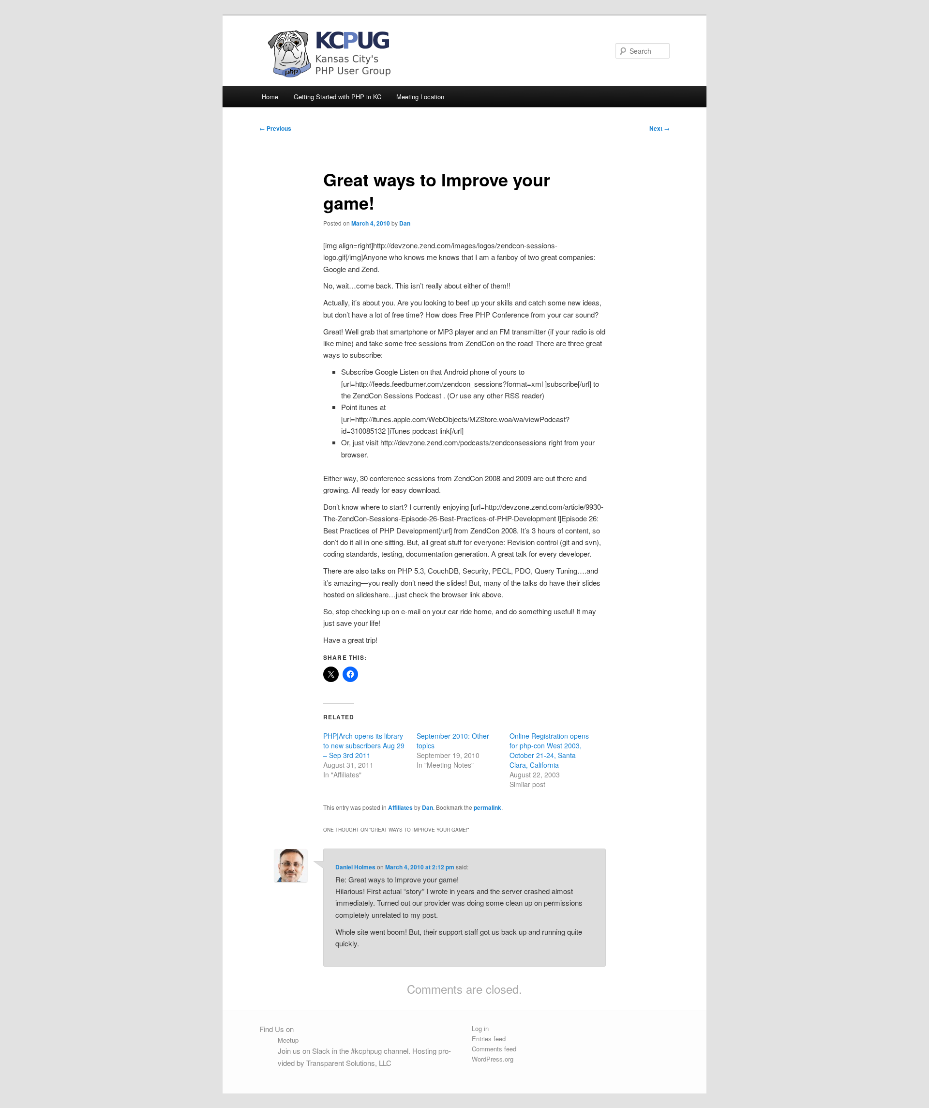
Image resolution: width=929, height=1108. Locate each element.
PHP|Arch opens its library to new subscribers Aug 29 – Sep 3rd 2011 (364, 745)
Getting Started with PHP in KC (337, 96)
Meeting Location (420, 96)
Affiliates (400, 807)
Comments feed (494, 1048)
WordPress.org (492, 1058)
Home (270, 96)
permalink (487, 807)
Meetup (288, 1040)
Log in (480, 1028)
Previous (275, 128)
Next (659, 128)
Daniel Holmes (355, 867)
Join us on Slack (304, 1051)
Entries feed (489, 1038)
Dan (404, 223)
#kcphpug (366, 1051)
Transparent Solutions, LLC (348, 1063)
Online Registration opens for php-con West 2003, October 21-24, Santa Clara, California (549, 750)
